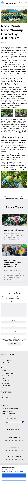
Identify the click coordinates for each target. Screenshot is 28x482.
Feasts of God (6, 376)
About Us (5, 358)
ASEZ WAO (13, 47)
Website (14, 331)
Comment (14, 301)
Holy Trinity (5, 380)
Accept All (14, 475)
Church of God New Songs (10, 418)
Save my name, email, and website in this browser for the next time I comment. (14, 340)
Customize (14, 478)
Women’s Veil (6, 385)
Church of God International (10, 408)
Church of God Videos (8, 416)
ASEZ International (7, 411)
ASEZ (4, 395)
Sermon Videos (6, 388)
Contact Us (6, 363)
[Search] (23, 422)
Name (14, 320)
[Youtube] (12, 440)
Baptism (4, 378)
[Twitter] (9, 440)
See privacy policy (18, 471)
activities (12, 169)
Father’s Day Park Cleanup (14, 230)
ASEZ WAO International (9, 413)
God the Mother (6, 371)
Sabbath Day (6, 383)
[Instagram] (16, 440)
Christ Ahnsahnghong (8, 373)
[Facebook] (6, 440)
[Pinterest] (19, 440)
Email (14, 326)
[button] (19, 3)
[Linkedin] (22, 440)
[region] (14, 473)
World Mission (7, 360)
